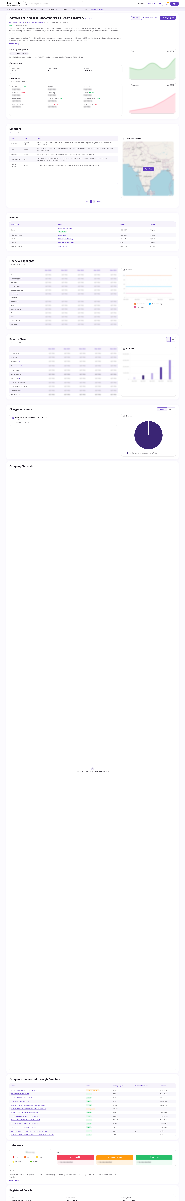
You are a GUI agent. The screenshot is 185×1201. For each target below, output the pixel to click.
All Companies (13, 22)
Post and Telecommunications (34, 22)
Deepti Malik (62, 235)
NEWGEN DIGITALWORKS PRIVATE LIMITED (25, 1116)
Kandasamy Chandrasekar (66, 242)
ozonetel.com (89, 18)
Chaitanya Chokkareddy (65, 239)
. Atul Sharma (62, 246)
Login (174, 4)
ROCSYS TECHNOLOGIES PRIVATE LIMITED (24, 1123)
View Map (148, 169)
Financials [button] (53, 9)
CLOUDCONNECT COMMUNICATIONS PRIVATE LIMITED (29, 1131)
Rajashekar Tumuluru (65, 229)
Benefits (141, 4)
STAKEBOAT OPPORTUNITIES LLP (22, 1098)
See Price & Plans (154, 4)
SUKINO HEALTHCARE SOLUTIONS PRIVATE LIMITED (28, 1105)
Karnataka (21, 22)
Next (99, 201)
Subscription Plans (150, 18)
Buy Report (169, 18)
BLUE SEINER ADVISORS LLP (20, 1101)
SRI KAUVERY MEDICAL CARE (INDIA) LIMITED (25, 1120)
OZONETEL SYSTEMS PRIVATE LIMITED (23, 1127)
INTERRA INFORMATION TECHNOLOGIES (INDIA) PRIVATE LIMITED (32, 1135)
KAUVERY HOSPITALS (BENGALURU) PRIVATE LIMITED (28, 1109)
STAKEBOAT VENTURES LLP (20, 1094)
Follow (135, 18)
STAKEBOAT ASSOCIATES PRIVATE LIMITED (25, 1090)
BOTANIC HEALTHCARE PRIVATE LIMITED (24, 1112)
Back (86, 201)
